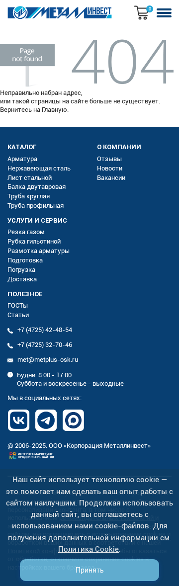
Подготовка (25, 260)
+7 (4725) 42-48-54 (44, 330)
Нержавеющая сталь (39, 168)
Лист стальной (29, 177)
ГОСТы (17, 305)
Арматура (22, 159)
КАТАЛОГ (21, 147)
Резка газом (26, 232)
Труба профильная (35, 205)
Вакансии (111, 177)
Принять (90, 570)
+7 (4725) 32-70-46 (44, 344)
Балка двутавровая (36, 186)
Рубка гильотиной (34, 241)
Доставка (22, 279)
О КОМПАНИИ (119, 147)
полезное (24, 294)
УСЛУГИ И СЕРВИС (37, 220)
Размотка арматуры (38, 250)
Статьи (18, 315)
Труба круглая (28, 196)
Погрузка (21, 269)
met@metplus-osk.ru (47, 359)
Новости (109, 168)
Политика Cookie (88, 549)
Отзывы (109, 159)
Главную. (55, 109)
